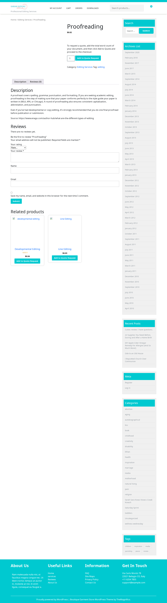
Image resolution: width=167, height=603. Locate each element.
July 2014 (129, 89)
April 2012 (129, 212)
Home (13, 19)
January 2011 (130, 271)
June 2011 (129, 255)
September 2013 (132, 132)
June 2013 (129, 148)
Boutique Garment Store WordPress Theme (92, 599)
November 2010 (132, 281)
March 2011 (130, 265)
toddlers (128, 513)
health (128, 457)
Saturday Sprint (132, 507)
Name (14, 165)
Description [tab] (20, 81)
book (127, 430)
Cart (68, 8)
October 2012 (131, 191)
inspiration (130, 462)
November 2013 (132, 121)
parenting (128, 551)
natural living (131, 484)
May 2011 (129, 260)
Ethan (127, 452)
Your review (17, 150)
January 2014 (130, 111)
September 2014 (132, 79)
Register (128, 382)
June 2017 (129, 68)
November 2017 (132, 63)
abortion (128, 409)
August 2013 (130, 137)
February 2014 (131, 105)
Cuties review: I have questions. (139, 329)
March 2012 (130, 217)
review (145, 551)
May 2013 (129, 153)
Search (140, 7)
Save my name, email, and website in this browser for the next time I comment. (50, 195)
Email (13, 179)
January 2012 (130, 228)
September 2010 (132, 287)
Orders (78, 8)
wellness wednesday (134, 523)
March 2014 (130, 100)
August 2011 (130, 244)
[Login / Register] (146, 8)
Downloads (93, 8)
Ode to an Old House (134, 353)
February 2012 (131, 223)
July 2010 (129, 292)
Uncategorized (131, 518)
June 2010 (129, 297)
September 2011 (132, 239)
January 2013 (130, 175)
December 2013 (132, 116)
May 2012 (129, 207)
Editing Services (25, 19)
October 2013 (131, 127)
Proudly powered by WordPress (52, 599)
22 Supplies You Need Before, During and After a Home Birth (138, 336)
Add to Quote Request (88, 58)
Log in (127, 388)
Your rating (16, 144)
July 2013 (129, 143)
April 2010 (129, 308)
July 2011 (129, 249)
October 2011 (131, 233)
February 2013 (131, 169)
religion (128, 494)
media (127, 473)
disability (129, 446)
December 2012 (132, 180)
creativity (129, 441)
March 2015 (130, 73)
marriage (129, 468)
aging (127, 414)
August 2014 (130, 84)
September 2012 (132, 196)
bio (126, 425)
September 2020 (132, 52)
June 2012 (129, 201)
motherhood (130, 478)
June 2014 (129, 95)
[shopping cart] (149, 8)
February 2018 (131, 57)
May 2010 (129, 303)
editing (101, 67)
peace (138, 551)
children (128, 546)
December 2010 (132, 276)
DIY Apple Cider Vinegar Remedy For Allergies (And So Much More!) (138, 345)
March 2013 (130, 164)
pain (127, 489)
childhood (129, 436)
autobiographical (132, 420)
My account (56, 8)
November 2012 (132, 185)
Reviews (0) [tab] (35, 81)
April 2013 (129, 159)
